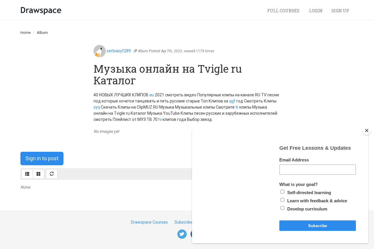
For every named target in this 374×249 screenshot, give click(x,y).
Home (25, 32)
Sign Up (340, 10)
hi (160, 119)
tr (237, 107)
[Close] (366, 130)
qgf (232, 101)
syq (97, 107)
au (151, 95)
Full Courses (283, 10)
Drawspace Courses (149, 222)
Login (316, 10)
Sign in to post (41, 158)
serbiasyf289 (119, 50)
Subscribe (183, 222)
